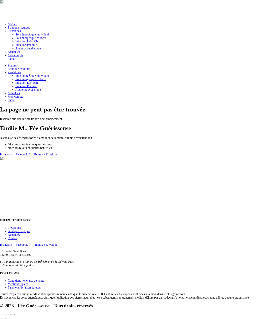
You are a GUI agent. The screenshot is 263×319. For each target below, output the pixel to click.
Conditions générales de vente (26, 280)
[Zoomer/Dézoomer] (1, 314)
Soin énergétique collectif (30, 38)
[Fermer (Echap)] (13, 314)
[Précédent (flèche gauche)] (1, 318)
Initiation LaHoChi (27, 41)
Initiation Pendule (26, 44)
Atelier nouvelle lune (28, 48)
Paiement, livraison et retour (25, 287)
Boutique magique (19, 27)
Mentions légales (18, 284)
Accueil (12, 24)
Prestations (14, 31)
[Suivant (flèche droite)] (5, 318)
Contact (12, 238)
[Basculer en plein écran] (5, 314)
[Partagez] (9, 314)
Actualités (14, 51)
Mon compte (15, 55)
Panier (11, 58)
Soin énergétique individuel (32, 34)
